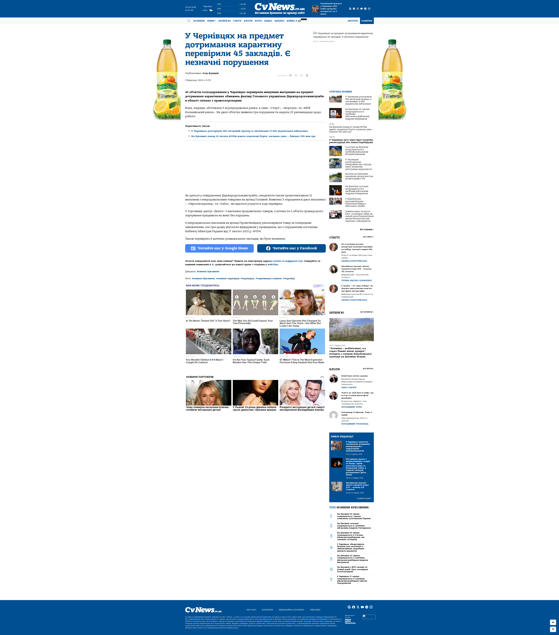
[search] (188, 21)
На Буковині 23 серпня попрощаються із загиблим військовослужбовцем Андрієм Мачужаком (352, 558)
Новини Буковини (208, 271)
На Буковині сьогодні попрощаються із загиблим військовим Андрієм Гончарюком (356, 190)
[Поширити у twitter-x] (296, 76)
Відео (268, 21)
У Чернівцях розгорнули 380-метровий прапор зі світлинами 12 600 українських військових (249, 131)
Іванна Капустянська (354, 261)
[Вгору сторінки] (553, 622)
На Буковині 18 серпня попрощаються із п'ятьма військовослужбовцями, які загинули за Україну (351, 536)
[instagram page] (369, 8)
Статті (237, 21)
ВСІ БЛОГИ (368, 369)
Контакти (267, 610)
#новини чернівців (227, 278)
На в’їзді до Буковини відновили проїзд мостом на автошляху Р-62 (359, 176)
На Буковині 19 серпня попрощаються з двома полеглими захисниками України (354, 516)
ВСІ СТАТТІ (368, 237)
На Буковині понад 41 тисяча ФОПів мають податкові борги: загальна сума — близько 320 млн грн (253, 136)
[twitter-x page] (358, 8)
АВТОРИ (353, 21)
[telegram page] (365, 8)
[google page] (350, 8)
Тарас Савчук (349, 387)
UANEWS (366, 21)
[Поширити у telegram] (307, 76)
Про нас (251, 610)
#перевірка (247, 278)
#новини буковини (203, 278)
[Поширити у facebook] (290, 76)
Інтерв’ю (224, 21)
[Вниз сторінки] (553, 629)
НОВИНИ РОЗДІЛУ (364, 498)
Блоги (248, 21)
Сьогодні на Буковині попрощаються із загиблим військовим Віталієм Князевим (356, 150)
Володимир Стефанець (354, 424)
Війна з (296, 20)
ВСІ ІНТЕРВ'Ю (367, 312)
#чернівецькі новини (269, 278)
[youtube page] (361, 8)
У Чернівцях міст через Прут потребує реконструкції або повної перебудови (351, 141)
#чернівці (289, 278)
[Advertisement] (255, 169)
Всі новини (367, 229)
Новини (199, 21)
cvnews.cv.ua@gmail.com (288, 261)
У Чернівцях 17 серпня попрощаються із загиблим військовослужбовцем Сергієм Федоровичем (352, 579)
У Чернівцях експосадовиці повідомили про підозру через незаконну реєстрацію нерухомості (358, 164)
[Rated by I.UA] (369, 616)
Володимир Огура (351, 407)
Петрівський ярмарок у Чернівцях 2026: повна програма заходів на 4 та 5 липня (331, 8)
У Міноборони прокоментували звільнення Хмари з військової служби (355, 202)
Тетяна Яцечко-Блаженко (356, 280)
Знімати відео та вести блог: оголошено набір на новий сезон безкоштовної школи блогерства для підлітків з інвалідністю (359, 216)
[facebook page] (354, 8)
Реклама (315, 610)
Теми (210, 21)
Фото (258, 21)
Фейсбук (273, 264)
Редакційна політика (291, 610)
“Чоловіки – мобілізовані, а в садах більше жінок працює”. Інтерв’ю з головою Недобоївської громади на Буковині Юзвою (350, 352)
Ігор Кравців (211, 73)
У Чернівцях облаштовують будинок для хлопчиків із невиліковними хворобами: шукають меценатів (351, 547)
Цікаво (279, 21)
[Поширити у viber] (301, 76)
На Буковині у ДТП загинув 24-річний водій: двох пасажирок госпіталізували (352, 569)
